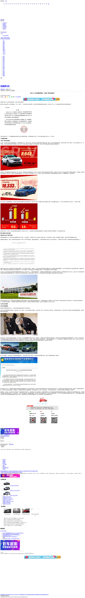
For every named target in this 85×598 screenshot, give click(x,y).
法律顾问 (37, 594)
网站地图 (8, 38)
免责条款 (33, 594)
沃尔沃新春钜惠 (16, 514)
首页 (4, 56)
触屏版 (4, 24)
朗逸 (4, 503)
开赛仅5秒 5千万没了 (7, 535)
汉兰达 (11, 485)
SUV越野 (5, 464)
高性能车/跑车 (6, 467)
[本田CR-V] (6, 490)
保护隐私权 (28, 594)
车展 (2, 33)
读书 (4, 67)
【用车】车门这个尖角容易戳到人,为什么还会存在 (13, 518)
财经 (4, 58)
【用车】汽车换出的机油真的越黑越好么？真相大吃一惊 (14, 522)
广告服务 (20, 594)
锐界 (11, 495)
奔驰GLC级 (5, 501)
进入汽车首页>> (3, 530)
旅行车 (4, 466)
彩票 (4, 74)
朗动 (5, 472)
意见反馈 (41, 594)
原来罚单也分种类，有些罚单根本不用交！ (11, 538)
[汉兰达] (6, 485)
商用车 (8, 37)
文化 (4, 69)
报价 (4, 46)
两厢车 (4, 461)
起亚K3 (11, 471)
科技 (4, 66)
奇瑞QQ (17, 472)
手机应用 (4, 22)
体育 (4, 61)
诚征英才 (24, 594)
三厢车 (4, 460)
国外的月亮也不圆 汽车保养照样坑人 (10, 536)
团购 (4, 49)
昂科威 (4, 497)
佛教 (4, 75)
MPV (4, 465)
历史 (4, 70)
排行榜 (4, 28)
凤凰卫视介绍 (45, 594)
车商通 (4, 37)
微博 (3, 32)
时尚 (4, 62)
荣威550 (20, 472)
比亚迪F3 (34, 471)
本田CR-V (12, 490)
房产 (4, 64)
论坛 (4, 51)
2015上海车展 (5, 35)
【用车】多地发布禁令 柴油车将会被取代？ (12, 519)
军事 (4, 72)
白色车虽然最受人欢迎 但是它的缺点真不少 (12, 534)
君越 (37, 471)
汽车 (4, 63)
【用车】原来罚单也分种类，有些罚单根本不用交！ (14, 523)
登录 (1, 38)
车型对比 (4, 27)
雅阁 (1, 471)
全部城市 (48, 3)
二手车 (4, 53)
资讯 (4, 57)
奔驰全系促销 (7, 514)
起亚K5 (16, 471)
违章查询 (4, 25)
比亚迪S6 (7, 472)
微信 (5, 32)
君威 (3, 471)
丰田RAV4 (5, 499)
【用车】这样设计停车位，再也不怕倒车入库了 (13, 521)
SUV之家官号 (18, 96)
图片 (4, 45)
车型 (4, 44)
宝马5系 (23, 471)
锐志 (25, 471)
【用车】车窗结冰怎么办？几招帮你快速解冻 (12, 525)
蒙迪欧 (5, 471)
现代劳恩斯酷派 (12, 472)
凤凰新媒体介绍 (3, 594)
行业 (4, 54)
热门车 (4, 459)
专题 (2, 37)
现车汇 (4, 50)
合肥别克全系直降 (26, 514)
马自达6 (19, 471)
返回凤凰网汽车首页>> (5, 436)
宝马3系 (8, 471)
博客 (4, 73)
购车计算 (4, 26)
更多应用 (2, 19)
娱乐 (4, 59)
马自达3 (2, 472)
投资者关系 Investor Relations (13, 594)
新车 (4, 40)
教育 (4, 68)
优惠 (4, 48)
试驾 (4, 42)
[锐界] (6, 495)
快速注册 (4, 38)
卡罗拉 (30, 471)
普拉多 (27, 471)
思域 (14, 471)
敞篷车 (4, 468)
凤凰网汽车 (5, 86)
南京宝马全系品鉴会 (35, 515)
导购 (4, 43)
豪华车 (4, 463)
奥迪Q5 (4, 502)
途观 (4, 496)
